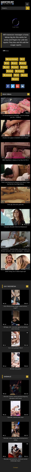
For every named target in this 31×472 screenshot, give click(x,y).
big (7, 63)
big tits (23, 63)
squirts (16, 79)
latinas (10, 71)
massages (20, 71)
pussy (24, 75)
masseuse (8, 75)
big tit (14, 63)
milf (17, 75)
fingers (24, 67)
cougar (15, 67)
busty (6, 67)
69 (23, 59)
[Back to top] (26, 467)
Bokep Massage (12, 59)
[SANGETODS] (13, 3)
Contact (15, 467)
